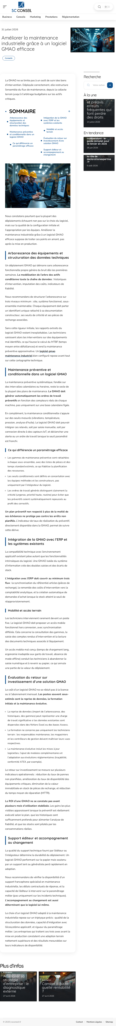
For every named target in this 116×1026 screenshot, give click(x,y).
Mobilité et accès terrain (55, 130)
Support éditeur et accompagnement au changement (54, 152)
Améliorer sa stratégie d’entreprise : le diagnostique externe (16, 984)
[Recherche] (99, 7)
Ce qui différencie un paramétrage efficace (23, 144)
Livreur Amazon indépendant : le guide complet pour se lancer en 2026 (98, 139)
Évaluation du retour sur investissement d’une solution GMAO (55, 141)
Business (7, 972)
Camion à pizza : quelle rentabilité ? (56, 987)
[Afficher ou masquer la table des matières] (53, 111)
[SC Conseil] (21, 7)
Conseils (8, 58)
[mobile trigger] (5, 7)
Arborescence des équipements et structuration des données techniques (19, 121)
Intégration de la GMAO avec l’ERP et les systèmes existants (55, 120)
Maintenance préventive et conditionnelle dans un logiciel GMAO (22, 134)
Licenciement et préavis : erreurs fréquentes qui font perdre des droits (99, 107)
